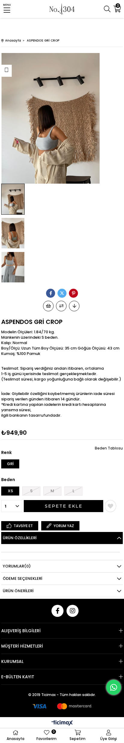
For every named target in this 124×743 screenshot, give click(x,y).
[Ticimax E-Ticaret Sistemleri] (62, 723)
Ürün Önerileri (18, 591)
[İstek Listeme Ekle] (48, 306)
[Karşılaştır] (61, 306)
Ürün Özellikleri (19, 538)
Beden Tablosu (109, 448)
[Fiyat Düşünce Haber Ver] (74, 306)
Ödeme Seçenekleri (22, 578)
